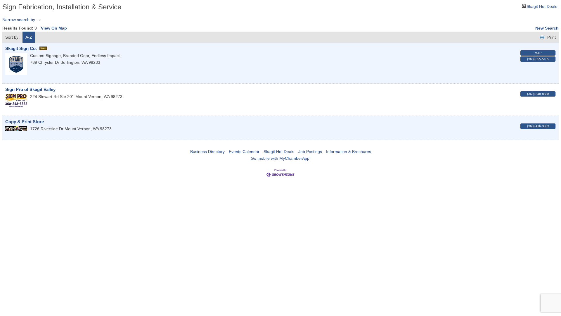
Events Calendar (244, 151)
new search (547, 28)
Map (538, 53)
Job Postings (310, 151)
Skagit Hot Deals (542, 6)
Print (551, 37)
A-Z (28, 37)
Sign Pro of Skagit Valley (30, 89)
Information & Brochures (348, 151)
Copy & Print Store (24, 121)
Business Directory (207, 151)
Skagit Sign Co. (21, 48)
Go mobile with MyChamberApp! (281, 158)
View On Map (54, 28)
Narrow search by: (19, 19)
